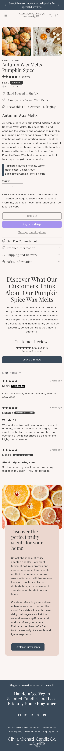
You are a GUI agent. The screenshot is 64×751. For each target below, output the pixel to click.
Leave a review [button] (32, 359)
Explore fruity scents (28, 646)
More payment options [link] (32, 232)
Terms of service (32, 732)
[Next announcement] (58, 5)
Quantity (6, 181)
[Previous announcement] (5, 5)
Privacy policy (15, 732)
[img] (10, 381)
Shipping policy (50, 732)
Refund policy (49, 727)
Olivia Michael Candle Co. (28, 727)
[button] (6, 15)
